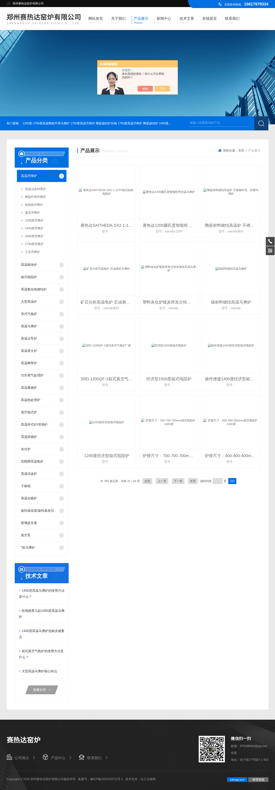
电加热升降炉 (34, 204)
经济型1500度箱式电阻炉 (168, 379)
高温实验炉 (29, 498)
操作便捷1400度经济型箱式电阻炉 (232, 379)
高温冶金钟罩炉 (35, 189)
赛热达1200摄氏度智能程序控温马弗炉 (170, 225)
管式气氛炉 (29, 314)
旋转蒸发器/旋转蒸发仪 (37, 510)
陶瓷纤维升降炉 (35, 197)
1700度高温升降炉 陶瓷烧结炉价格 (93, 123)
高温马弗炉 (29, 326)
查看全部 (39, 689)
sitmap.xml (237, 779)
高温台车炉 (29, 338)
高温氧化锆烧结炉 (34, 289)
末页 (193, 481)
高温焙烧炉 (29, 437)
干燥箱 (26, 486)
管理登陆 (258, 779)
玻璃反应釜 (29, 523)
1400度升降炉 (34, 228)
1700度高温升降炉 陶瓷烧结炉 (138, 123)
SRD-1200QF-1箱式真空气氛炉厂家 (108, 379)
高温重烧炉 (29, 387)
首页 (241, 150)
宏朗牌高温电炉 (32, 461)
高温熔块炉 (29, 264)
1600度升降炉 (34, 236)
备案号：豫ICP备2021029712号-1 (100, 779)
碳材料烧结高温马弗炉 (231, 302)
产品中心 (58, 758)
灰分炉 (26, 449)
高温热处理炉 (30, 400)
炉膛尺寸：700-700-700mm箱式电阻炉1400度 (170, 455)
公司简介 (22, 758)
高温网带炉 (29, 363)
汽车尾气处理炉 (32, 375)
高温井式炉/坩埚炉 (34, 424)
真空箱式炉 (29, 412)
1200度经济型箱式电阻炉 (106, 455)
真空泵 (26, 535)
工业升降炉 (32, 252)
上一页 (162, 481)
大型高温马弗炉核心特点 (39, 671)
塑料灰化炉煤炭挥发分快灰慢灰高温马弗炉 (170, 302)
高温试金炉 (29, 473)
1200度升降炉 (34, 220)
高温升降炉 (29, 176)
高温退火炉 (29, 350)
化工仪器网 (148, 779)
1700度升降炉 (34, 244)
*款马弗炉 (28, 547)
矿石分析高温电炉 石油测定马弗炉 (108, 302)
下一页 (178, 481)
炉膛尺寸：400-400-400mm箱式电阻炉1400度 (232, 455)
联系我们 (94, 758)
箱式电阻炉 (29, 277)
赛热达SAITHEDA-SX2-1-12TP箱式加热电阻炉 (108, 225)
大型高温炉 (29, 301)
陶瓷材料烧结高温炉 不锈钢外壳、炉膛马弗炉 (232, 225)
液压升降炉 (32, 212)
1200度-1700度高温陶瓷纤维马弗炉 (46, 123)
